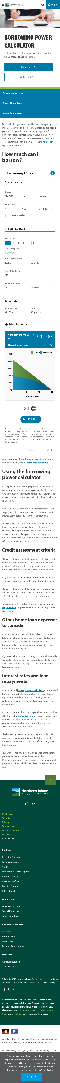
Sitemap (6, 835)
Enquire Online (27, 77)
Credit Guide (17, 1014)
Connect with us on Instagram (13, 989)
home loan (48, 142)
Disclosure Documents (28, 1010)
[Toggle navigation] (3, 4)
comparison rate (25, 716)
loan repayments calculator (30, 690)
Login (54, 5)
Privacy (5, 822)
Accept (30, 1077)
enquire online (9, 608)
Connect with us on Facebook (4, 989)
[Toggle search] (42, 4)
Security (6, 818)
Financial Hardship (11, 830)
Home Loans (27, 67)
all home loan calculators (36, 463)
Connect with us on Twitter (9, 989)
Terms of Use (8, 826)
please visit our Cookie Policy (39, 1070)
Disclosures (7, 814)
